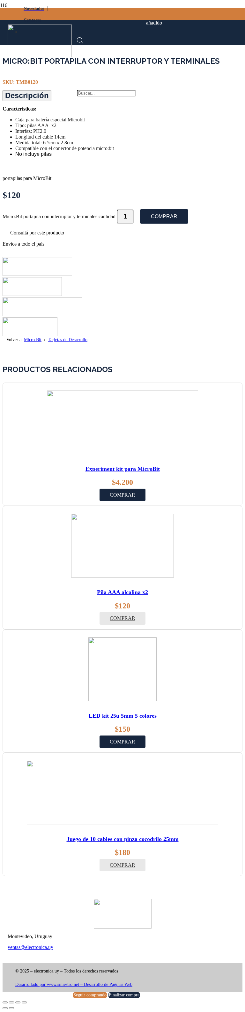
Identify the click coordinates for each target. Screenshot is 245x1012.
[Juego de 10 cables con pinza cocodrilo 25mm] (122, 822)
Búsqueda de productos (108, 67)
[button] (122, 495)
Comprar (164, 216)
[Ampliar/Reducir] (5, 1002)
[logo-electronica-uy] (40, 55)
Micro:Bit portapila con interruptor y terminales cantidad (59, 216)
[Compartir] (17, 1002)
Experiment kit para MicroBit (122, 469)
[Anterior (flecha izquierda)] (5, 1008)
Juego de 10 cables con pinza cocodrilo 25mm (123, 839)
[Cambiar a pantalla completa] (11, 1002)
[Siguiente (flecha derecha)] (11, 1008)
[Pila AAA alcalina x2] (122, 575)
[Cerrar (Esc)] (24, 1002)
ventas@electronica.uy (30, 947)
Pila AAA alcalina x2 (122, 592)
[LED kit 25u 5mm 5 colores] (122, 699)
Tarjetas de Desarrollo (67, 339)
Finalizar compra (124, 995)
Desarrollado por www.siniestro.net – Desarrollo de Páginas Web (73, 984)
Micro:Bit (32, 339)
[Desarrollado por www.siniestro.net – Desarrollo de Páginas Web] (122, 979)
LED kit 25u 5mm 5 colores (123, 716)
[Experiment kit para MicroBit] (122, 452)
